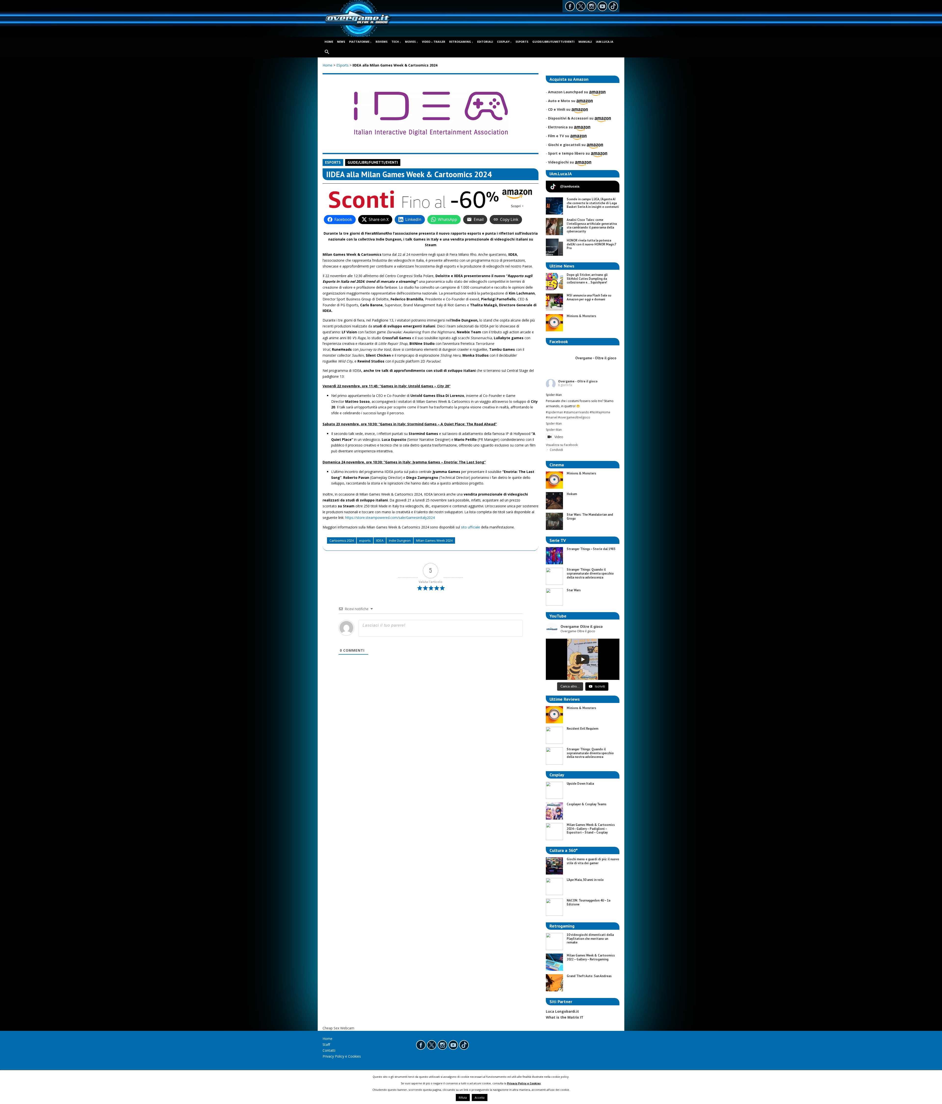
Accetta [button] (479, 1097)
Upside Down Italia (580, 783)
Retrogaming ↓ (461, 41)
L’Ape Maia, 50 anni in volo (585, 880)
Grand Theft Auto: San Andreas (589, 976)
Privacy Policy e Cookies (342, 1056)
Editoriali (485, 41)
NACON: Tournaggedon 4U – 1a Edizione (588, 902)
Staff (326, 1044)
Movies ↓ (411, 41)
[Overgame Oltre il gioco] (358, 24)
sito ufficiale (470, 527)
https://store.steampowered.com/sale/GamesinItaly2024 (390, 517)
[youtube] (602, 6)
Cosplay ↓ (504, 41)
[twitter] (580, 6)
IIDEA (379, 540)
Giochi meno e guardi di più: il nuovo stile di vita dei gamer (593, 861)
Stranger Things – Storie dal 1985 (591, 549)
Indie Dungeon (400, 540)
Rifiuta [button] (463, 1097)
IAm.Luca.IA (604, 41)
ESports (522, 41)
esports (365, 540)
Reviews (382, 41)
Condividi (556, 450)
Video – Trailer (433, 41)
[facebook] (570, 6)
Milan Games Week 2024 (434, 540)
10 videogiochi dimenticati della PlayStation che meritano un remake (590, 938)
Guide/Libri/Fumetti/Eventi (553, 41)
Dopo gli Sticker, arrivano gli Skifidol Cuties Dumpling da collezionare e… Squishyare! (587, 278)
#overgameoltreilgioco (574, 417)
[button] (327, 52)
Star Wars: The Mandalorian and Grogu (590, 516)
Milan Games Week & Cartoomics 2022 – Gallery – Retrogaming (591, 957)
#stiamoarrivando (576, 412)
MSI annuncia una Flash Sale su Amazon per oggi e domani (589, 297)
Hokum (572, 494)
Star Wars (574, 590)
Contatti (329, 1050)
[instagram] (591, 6)
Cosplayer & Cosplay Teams (586, 804)
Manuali (585, 41)
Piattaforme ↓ (360, 41)
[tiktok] (613, 6)
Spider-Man (554, 423)
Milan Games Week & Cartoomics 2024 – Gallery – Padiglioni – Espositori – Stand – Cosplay (591, 829)
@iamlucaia (569, 186)
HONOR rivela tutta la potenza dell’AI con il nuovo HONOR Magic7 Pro (591, 244)
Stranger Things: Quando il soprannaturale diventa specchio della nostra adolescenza (590, 573)
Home (329, 41)
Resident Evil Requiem (582, 729)
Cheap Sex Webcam (338, 1028)
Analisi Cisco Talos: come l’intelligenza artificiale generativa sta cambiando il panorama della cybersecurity (592, 225)
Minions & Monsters (581, 316)
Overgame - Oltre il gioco (578, 381)
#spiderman (554, 412)
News (341, 41)
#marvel (551, 417)
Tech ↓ (396, 41)
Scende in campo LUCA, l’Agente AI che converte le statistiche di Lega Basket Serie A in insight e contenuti (593, 203)
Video (558, 436)
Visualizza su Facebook (562, 445)
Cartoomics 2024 (341, 540)
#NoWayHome (600, 412)
